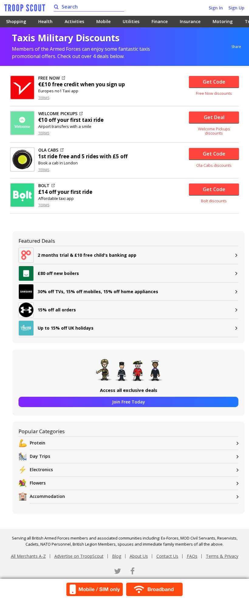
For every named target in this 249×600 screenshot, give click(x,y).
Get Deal (214, 117)
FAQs (192, 556)
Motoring (223, 21)
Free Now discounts (214, 93)
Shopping (16, 21)
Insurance (190, 21)
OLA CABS (48, 150)
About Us (139, 556)
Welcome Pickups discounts (214, 131)
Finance (160, 21)
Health (45, 21)
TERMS (43, 97)
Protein (37, 443)
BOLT (43, 185)
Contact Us (167, 556)
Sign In (216, 8)
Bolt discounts (214, 201)
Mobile (103, 21)
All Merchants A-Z (28, 556)
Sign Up (236, 8)
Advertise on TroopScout (79, 556)
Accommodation (47, 496)
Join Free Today (128, 402)
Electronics (41, 469)
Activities (74, 21)
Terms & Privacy (222, 556)
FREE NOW (49, 78)
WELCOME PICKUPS (57, 113)
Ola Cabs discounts (214, 165)
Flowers (38, 483)
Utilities (131, 21)
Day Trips (40, 456)
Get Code (214, 81)
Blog (116, 556)
